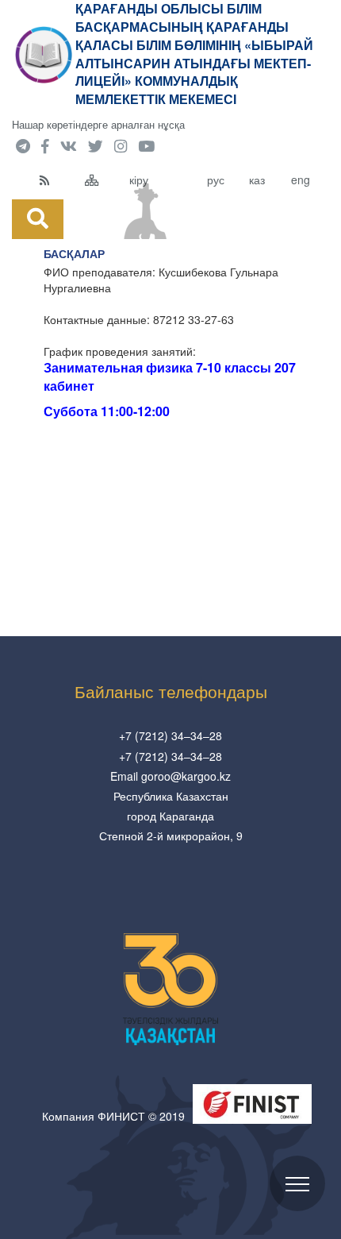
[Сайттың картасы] (103, 179)
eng (300, 179)
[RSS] (58, 179)
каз (257, 179)
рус (215, 179)
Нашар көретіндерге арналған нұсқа (98, 124)
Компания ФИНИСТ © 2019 (113, 1116)
